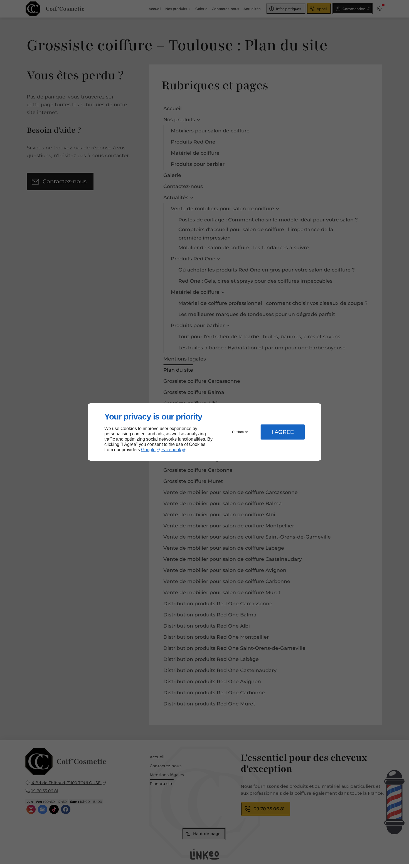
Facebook (171, 449)
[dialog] (204, 432)
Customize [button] (240, 432)
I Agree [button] (283, 432)
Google (148, 449)
